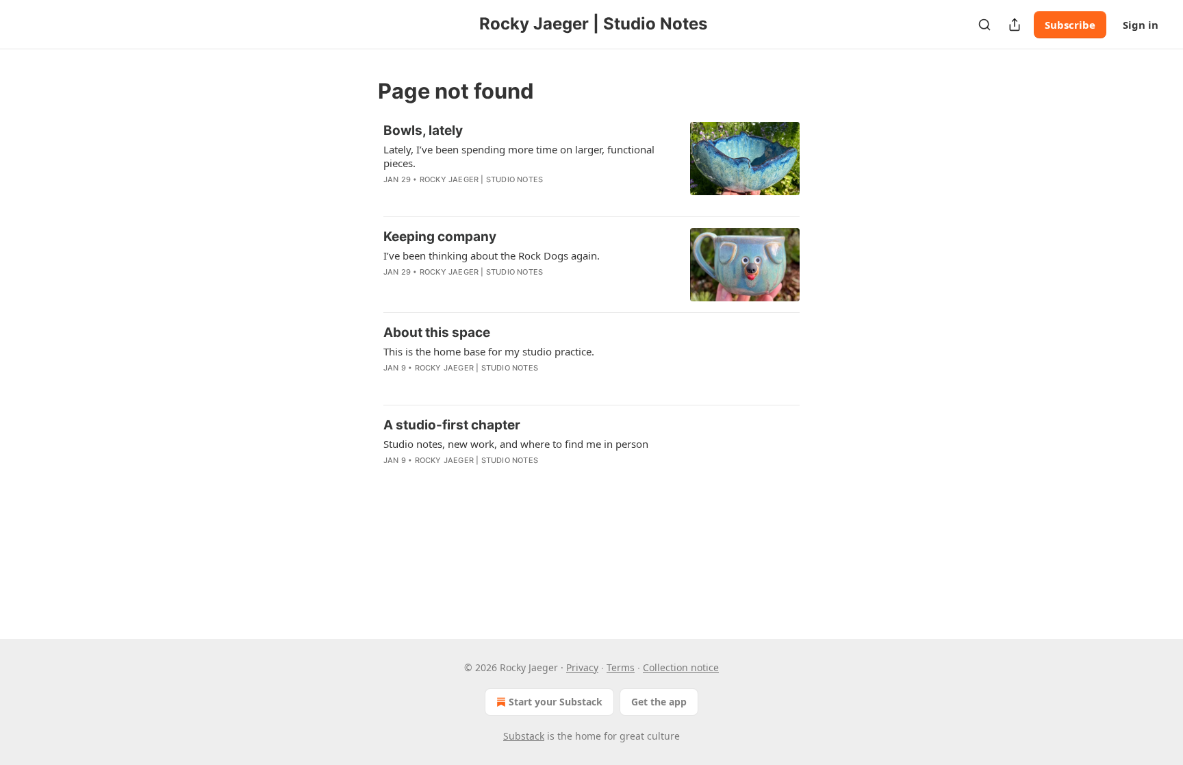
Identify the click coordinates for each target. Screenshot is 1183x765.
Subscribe (1070, 25)
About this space (436, 332)
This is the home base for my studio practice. (488, 351)
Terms (621, 667)
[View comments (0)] (488, 197)
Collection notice (681, 667)
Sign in (1140, 25)
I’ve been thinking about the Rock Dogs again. (491, 255)
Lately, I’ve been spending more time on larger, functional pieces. (518, 156)
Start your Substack (555, 701)
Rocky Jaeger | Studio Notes (481, 179)
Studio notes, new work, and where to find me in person (515, 444)
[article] (591, 163)
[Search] (984, 24)
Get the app (659, 701)
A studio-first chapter (451, 425)
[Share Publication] (1014, 24)
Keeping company (439, 236)
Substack (523, 735)
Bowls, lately (423, 130)
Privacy (582, 667)
